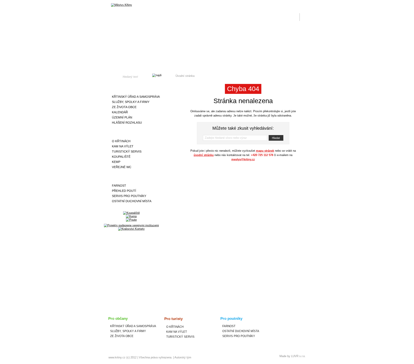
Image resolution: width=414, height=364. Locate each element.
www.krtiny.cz (116, 357)
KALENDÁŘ (120, 112)
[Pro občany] (131, 87)
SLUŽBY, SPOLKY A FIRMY (130, 102)
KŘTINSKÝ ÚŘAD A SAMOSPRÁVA (136, 96)
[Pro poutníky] (131, 176)
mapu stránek (265, 150)
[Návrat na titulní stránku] (121, 5)
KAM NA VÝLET (122, 146)
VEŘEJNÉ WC (121, 167)
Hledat (276, 138)
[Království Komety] (131, 228)
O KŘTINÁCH (121, 141)
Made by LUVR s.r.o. (292, 356)
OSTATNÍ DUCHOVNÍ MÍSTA (131, 201)
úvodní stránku (204, 155)
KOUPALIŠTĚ (121, 156)
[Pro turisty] (131, 131)
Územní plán (122, 117)
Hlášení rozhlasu (127, 122)
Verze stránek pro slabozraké (277, 2)
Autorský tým (182, 357)
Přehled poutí (124, 190)
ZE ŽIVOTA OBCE (124, 107)
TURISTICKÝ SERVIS (126, 151)
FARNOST (119, 185)
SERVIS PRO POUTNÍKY (129, 196)
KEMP (116, 162)
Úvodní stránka (185, 75)
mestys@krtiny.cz (243, 159)
